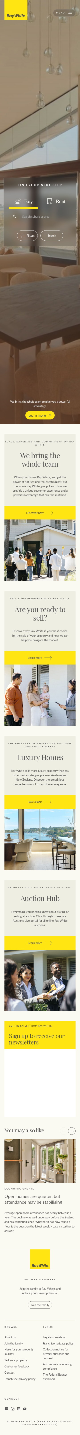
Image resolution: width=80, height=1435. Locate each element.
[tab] (23, 201)
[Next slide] (72, 1131)
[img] (40, 1259)
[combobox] (22, 216)
